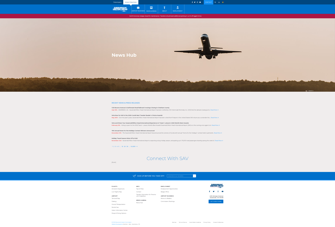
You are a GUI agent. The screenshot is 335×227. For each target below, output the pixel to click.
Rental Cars (115, 207)
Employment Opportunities (169, 189)
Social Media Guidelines (195, 222)
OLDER (134, 146)
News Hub (139, 202)
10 (122, 146)
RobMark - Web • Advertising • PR (131, 224)
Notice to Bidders (166, 198)
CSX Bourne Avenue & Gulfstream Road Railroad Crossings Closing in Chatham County (140, 107)
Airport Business (131, 2)
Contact (208, 2)
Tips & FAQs (140, 189)
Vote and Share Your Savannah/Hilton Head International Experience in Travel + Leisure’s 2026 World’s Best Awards (150, 123)
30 (127, 146)
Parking (114, 201)
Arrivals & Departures (118, 189)
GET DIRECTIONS (216, 201)
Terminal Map (116, 198)
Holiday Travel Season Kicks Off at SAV (125, 138)
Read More (213, 110)
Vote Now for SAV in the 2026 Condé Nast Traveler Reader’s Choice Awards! (137, 115)
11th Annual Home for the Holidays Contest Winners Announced (133, 130)
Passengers (117, 2)
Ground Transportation (118, 204)
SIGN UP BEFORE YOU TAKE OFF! (150, 176)
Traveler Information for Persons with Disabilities (146, 195)
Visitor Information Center (120, 210)
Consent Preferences (218, 222)
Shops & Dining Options (119, 213)
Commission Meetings (168, 201)
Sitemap (174, 222)
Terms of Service (183, 222)
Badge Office (165, 192)
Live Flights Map (117, 192)
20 (125, 146)
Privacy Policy (207, 222)
